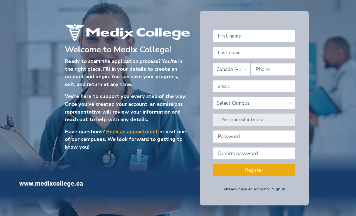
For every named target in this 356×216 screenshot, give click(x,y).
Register (254, 170)
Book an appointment (132, 131)
